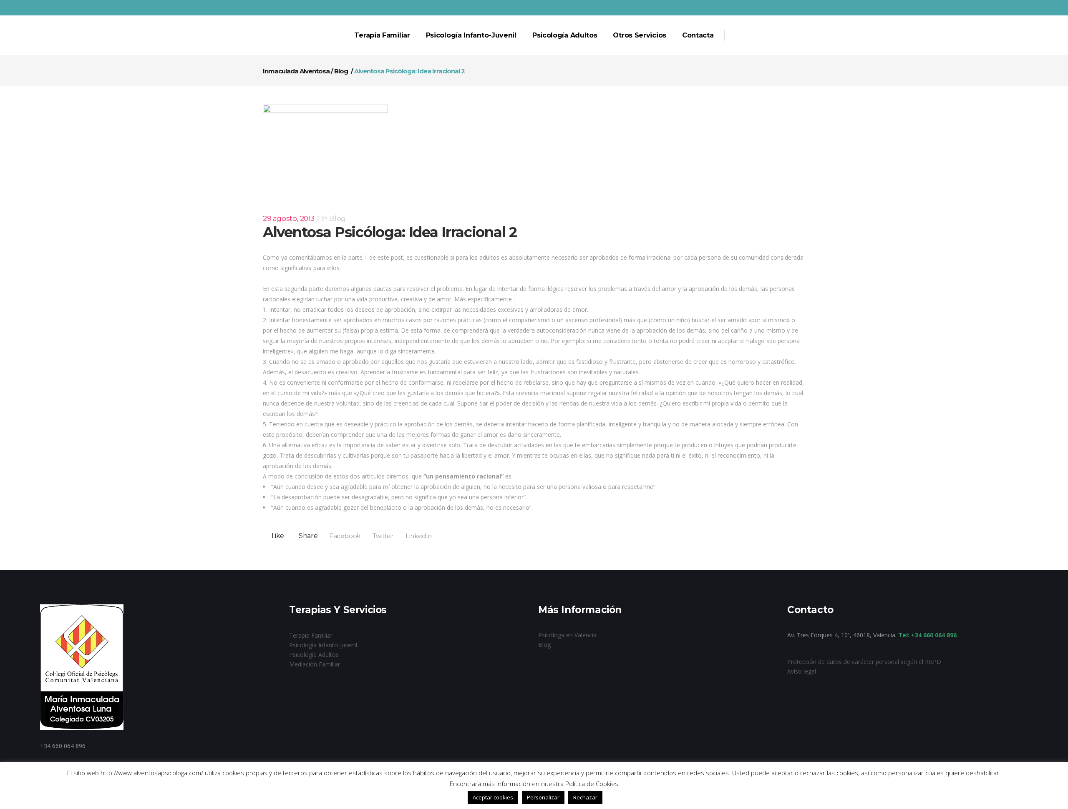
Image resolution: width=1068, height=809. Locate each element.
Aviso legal (801, 671)
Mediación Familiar (314, 664)
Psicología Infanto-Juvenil (323, 645)
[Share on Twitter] (380, 535)
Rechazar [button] (585, 797)
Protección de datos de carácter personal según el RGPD (864, 662)
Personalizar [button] (543, 797)
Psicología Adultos (314, 655)
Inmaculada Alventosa (296, 71)
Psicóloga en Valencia (567, 635)
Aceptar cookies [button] (493, 797)
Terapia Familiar (310, 635)
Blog (341, 71)
